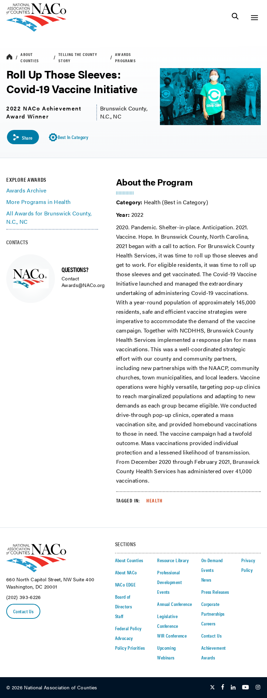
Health (154, 500)
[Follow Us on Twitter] (212, 687)
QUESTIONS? (75, 269)
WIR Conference (172, 635)
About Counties (30, 57)
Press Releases (215, 591)
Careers (208, 623)
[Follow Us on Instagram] (258, 687)
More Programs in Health (38, 202)
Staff (119, 616)
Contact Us (23, 611)
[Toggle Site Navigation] (254, 17)
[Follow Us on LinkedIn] (233, 687)
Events (163, 591)
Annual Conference (174, 603)
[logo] (36, 30)
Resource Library (173, 560)
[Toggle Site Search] (235, 17)
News (206, 579)
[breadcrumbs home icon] (9, 57)
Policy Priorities (130, 647)
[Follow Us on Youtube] (245, 687)
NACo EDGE (125, 584)
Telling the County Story (77, 57)
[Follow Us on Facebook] (222, 687)
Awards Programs (125, 57)
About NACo (126, 572)
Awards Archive (26, 190)
